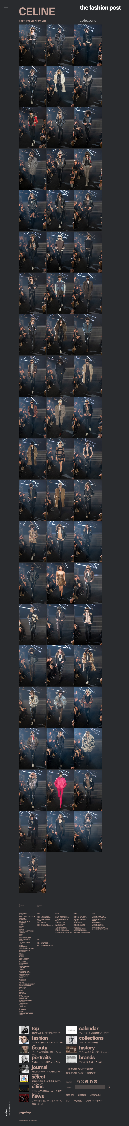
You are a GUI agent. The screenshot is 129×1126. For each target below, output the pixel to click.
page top (25, 1112)
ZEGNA (21, 1015)
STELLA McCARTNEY (25, 1000)
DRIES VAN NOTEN (24, 939)
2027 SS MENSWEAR (43, 944)
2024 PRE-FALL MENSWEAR (60, 925)
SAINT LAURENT (24, 997)
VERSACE (22, 1011)
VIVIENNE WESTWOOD (26, 1013)
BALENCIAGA (23, 920)
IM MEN (21, 957)
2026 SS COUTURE (98, 926)
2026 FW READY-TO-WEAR (98, 920)
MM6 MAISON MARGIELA (27, 984)
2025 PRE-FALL (78, 923)
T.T (19, 1008)
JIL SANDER (22, 962)
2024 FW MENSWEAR (62, 918)
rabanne (21, 992)
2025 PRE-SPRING (79, 924)
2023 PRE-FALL (42, 923)
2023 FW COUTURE (43, 916)
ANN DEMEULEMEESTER (27, 916)
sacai (20, 995)
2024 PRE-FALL (60, 923)
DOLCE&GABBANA (25, 937)
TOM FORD (22, 1007)
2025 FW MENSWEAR (80, 918)
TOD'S (21, 1005)
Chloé (21, 928)
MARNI (21, 978)
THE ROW (22, 1002)
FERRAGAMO (23, 947)
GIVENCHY (22, 952)
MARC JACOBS (23, 976)
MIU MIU (21, 983)
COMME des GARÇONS (26, 931)
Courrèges (22, 933)
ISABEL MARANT (24, 958)
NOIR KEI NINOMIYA (25, 986)
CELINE (21, 924)
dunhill (21, 941)
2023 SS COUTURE (43, 924)
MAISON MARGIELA (25, 973)
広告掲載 (82, 1094)
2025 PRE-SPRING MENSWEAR (79, 926)
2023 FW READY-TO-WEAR (43, 920)
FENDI (21, 945)
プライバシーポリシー (94, 1100)
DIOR (20, 936)
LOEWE (21, 970)
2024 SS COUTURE (61, 929)
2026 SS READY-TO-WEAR (100, 929)
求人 (68, 1100)
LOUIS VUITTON (24, 971)
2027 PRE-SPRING (42, 942)
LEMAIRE (22, 968)
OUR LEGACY (23, 987)
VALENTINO (22, 1010)
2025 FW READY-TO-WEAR (80, 920)
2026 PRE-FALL (97, 923)
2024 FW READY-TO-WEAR (61, 920)
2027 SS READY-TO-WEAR (45, 945)
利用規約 (78, 1100)
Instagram (78, 1081)
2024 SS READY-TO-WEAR (63, 932)
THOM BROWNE (24, 1003)
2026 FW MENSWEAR (99, 918)
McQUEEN (22, 981)
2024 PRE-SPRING (61, 927)
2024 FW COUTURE (61, 916)
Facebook (91, 1081)
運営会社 (70, 1094)
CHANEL (21, 926)
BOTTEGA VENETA (24, 921)
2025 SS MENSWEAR (80, 931)
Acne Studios (23, 913)
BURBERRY (22, 923)
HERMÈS (21, 955)
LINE (95, 1081)
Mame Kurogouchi (24, 974)
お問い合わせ (95, 1094)
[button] (69, 26)
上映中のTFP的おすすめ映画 (79, 1068)
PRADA (21, 991)
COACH (21, 929)
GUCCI (21, 953)
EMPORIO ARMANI (24, 942)
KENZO (21, 965)
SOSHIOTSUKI (23, 998)
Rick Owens (22, 994)
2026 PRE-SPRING (97, 924)
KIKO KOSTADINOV (24, 966)
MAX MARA (22, 979)
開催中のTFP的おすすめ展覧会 (81, 1072)
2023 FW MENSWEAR (44, 918)
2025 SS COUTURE (79, 929)
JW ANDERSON (23, 963)
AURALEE (22, 918)
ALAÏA (21, 915)
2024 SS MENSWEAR (62, 931)
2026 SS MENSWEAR (98, 927)
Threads (86, 1081)
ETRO (20, 944)
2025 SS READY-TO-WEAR (82, 932)
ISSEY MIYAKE (23, 960)
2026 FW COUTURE (98, 916)
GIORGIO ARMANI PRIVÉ (26, 949)
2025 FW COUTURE (80, 916)
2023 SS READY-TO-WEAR (45, 926)
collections (88, 20)
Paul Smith (22, 989)
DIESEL (21, 934)
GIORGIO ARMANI (24, 950)
